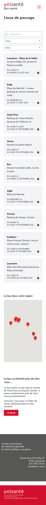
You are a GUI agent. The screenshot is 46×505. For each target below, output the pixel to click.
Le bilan (11, 413)
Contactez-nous (36, 466)
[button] (10, 323)
